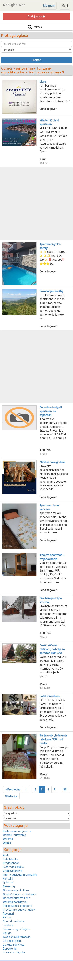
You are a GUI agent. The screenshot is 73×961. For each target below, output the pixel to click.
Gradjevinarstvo (12, 870)
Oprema (8, 838)
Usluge (7, 933)
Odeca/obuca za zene (16, 898)
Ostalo (7, 842)
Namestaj (9, 886)
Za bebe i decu (12, 940)
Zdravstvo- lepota (14, 952)
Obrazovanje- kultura (16, 890)
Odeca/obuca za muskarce (19, 894)
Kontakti (8, 878)
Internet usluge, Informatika (20, 874)
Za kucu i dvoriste (13, 944)
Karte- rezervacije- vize (17, 831)
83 (65, 789)
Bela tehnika (10, 859)
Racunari (8, 913)
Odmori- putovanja (14, 835)
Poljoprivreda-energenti (17, 905)
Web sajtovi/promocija (16, 936)
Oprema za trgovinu (15, 901)
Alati (6, 855)
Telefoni (8, 925)
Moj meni (49, 5)
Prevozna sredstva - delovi (19, 909)
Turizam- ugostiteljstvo (17, 929)
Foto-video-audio (13, 866)
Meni (65, 5)
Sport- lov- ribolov (14, 921)
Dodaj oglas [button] (35, 16)
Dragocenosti (11, 863)
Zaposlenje (10, 948)
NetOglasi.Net (14, 5)
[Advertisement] (36, 203)
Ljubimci (8, 882)
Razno (7, 917)
